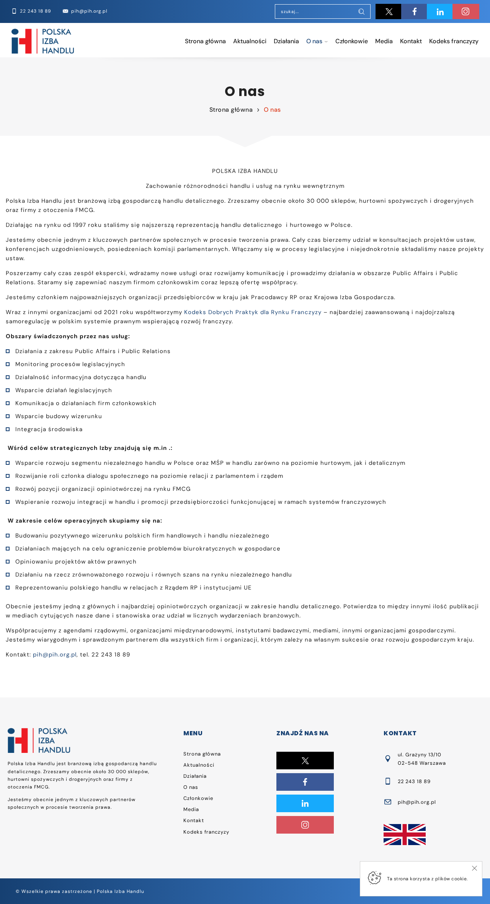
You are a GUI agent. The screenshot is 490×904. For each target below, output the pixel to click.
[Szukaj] (361, 12)
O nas (314, 41)
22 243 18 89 (414, 781)
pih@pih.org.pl (55, 654)
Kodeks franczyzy (454, 41)
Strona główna (205, 41)
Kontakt (411, 41)
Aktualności (249, 41)
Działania (286, 41)
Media (384, 41)
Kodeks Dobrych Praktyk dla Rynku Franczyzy (253, 312)
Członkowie (351, 41)
